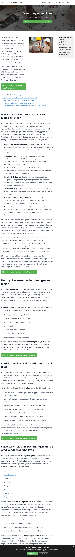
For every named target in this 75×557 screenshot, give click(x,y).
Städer (50, 2)
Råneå (6, 490)
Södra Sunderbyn (10, 475)
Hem (44, 2)
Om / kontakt (59, 2)
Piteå (5, 471)
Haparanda (8, 493)
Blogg (68, 2)
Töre (5, 497)
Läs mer (53, 550)
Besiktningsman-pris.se (12, 2)
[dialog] (37, 551)
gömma (22, 95)
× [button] (73, 546)
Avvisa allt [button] (44, 553)
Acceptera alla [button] (32, 553)
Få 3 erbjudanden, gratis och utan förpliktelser (37, 22)
